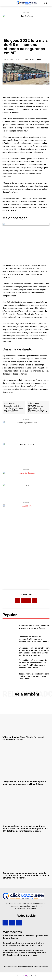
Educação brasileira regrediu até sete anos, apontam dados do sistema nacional (13, 409)
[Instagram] (12, 922)
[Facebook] (17, 600)
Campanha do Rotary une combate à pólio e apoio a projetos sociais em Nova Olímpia (34, 639)
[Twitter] (23, 600)
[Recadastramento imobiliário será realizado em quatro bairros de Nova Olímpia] (10, 676)
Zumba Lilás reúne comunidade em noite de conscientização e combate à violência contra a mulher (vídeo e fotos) (33, 664)
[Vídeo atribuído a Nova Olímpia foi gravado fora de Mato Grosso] (10, 627)
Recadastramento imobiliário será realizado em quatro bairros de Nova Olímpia (34, 676)
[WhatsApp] (34, 600)
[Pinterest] (28, 600)
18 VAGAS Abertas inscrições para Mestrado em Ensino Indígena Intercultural (37, 409)
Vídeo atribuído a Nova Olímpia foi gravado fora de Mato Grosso (24, 738)
